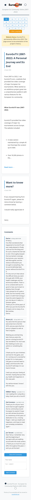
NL (12, 19)
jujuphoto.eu (15, 494)
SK (9, 28)
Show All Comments (15, 454)
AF (24, 25)
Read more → (9, 167)
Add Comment (10, 472)
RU (25, 19)
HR (12, 25)
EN (6, 19)
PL (12, 22)
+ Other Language (15, 31)
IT (21, 28)
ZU (15, 28)
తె (18, 25)
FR (6, 22)
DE (18, 22)
